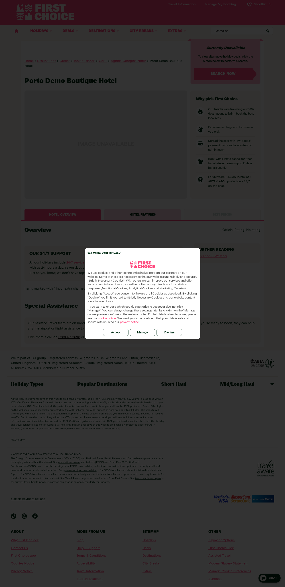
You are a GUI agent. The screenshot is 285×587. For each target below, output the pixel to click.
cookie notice (107, 318)
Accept (115, 332)
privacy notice (129, 322)
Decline (169, 332)
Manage (142, 332)
